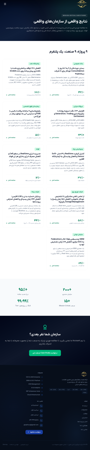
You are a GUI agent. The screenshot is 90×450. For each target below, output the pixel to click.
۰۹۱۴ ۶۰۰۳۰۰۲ (34, 415)
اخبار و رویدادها (82, 422)
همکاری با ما (83, 426)
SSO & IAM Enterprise (33, 377)
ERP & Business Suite (33, 391)
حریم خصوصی (25, 444)
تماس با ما (84, 430)
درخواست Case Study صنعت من (45, 353)
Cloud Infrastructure (33, 395)
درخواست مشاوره (35, 432)
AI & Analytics (35, 388)
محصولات (84, 410)
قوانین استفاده (14, 444)
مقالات (85, 414)
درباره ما (84, 406)
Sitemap (5, 444)
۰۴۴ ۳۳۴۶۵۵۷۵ (33, 420)
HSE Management (34, 384)
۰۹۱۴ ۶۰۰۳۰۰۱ (34, 410)
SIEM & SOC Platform (33, 381)
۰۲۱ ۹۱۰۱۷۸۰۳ (34, 405)
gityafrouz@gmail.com (31, 425)
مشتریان (84, 418)
